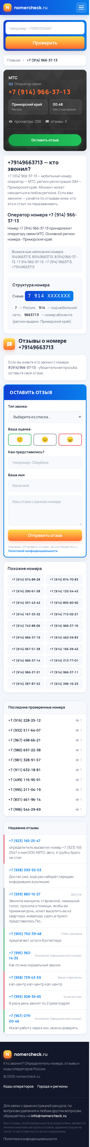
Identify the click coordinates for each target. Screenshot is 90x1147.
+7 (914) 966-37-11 (64, 672)
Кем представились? (26, 452)
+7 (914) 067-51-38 (26, 649)
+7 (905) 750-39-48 (25, 933)
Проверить (45, 43)
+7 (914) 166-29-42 (64, 649)
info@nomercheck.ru (48, 1115)
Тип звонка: (18, 406)
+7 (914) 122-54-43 (64, 591)
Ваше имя (16, 475)
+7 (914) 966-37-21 (26, 672)
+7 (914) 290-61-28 (26, 591)
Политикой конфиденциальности (33, 551)
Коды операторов (18, 1086)
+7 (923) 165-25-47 (24, 840)
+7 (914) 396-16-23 (64, 684)
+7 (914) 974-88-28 (26, 579)
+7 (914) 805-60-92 (64, 603)
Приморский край (27, 104)
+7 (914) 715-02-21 (64, 614)
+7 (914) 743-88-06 (26, 626)
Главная (13, 60)
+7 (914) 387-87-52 (26, 684)
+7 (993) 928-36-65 (25, 996)
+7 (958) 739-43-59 (25, 977)
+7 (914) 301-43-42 (26, 603)
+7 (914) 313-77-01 (64, 660)
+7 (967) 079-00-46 (20, 1018)
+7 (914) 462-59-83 (64, 637)
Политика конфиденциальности (30, 1138)
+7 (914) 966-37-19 (26, 637)
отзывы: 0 (59, 121)
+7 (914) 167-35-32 (26, 614)
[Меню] (81, 7)
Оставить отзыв (45, 140)
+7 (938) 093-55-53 (25, 870)
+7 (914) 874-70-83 (64, 579)
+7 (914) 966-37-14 (26, 660)
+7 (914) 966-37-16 (64, 626)
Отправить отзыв (45, 535)
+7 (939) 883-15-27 (24, 894)
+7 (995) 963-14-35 (20, 955)
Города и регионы (52, 1086)
